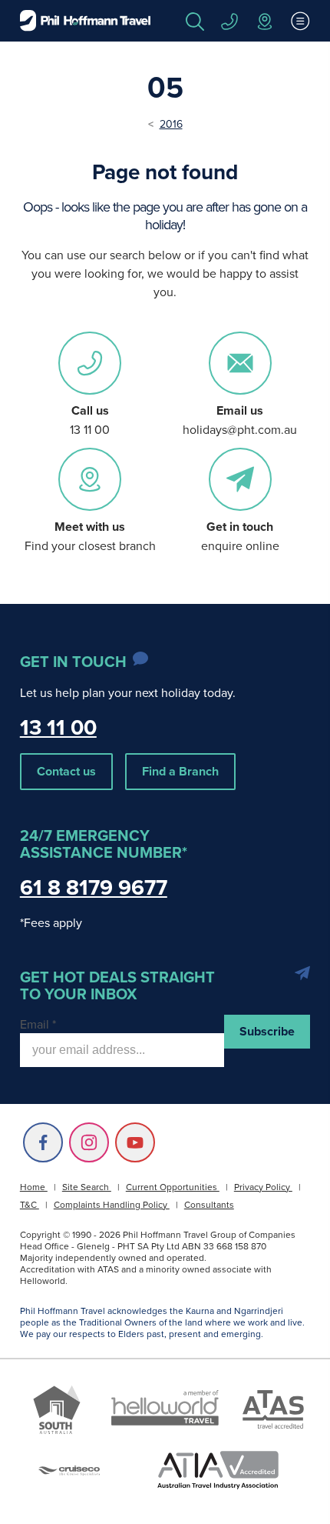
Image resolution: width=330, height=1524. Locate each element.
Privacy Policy (263, 1186)
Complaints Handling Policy (112, 1204)
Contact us (66, 771)
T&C (29, 1204)
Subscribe (267, 1031)
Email (38, 1023)
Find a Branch (180, 771)
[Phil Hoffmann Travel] (85, 21)
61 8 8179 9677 (93, 887)
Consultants (209, 1204)
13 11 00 (58, 727)
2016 (171, 124)
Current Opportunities (172, 1186)
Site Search (86, 1186)
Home (34, 1186)
